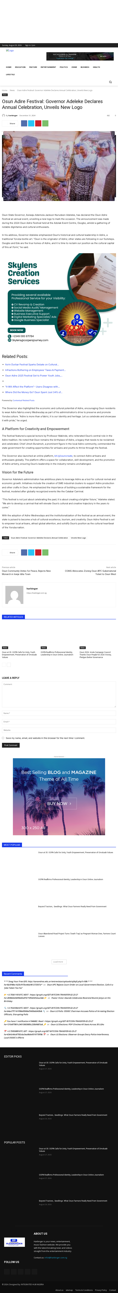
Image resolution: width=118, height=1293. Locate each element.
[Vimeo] (110, 45)
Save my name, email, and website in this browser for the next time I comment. (45, 738)
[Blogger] (7, 1271)
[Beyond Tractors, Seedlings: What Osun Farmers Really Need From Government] (19, 917)
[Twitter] (105, 45)
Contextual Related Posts (23, 400)
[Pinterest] (38, 123)
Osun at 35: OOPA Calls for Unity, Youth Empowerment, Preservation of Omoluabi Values (19, 655)
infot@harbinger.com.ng (56, 1257)
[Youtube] (114, 45)
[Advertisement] (59, 21)
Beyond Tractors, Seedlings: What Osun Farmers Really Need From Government (72, 906)
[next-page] (9, 665)
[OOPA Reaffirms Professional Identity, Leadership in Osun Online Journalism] (59, 636)
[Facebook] (97, 45)
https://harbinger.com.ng (37, 593)
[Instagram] (101, 45)
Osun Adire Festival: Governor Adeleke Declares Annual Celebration (39, 538)
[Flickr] (20, 1271)
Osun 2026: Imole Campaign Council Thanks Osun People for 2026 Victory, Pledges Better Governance (95, 655)
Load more (58, 961)
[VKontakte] (34, 1271)
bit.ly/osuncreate (63, 455)
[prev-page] (4, 665)
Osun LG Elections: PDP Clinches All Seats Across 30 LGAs (77, 1024)
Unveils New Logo (78, 538)
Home (4, 90)
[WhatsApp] (45, 123)
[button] (110, 82)
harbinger (13, 115)
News (12, 90)
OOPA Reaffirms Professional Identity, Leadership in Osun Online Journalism (70, 879)
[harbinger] (4, 115)
